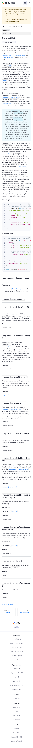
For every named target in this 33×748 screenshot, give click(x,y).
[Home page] (3, 26)
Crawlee (15, 669)
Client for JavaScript (16, 651)
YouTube (16, 715)
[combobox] (14, 42)
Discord (15, 707)
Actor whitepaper (15, 685)
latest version (11, 21)
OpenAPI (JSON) (16, 737)
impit (15, 677)
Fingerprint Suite (15, 673)
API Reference (16, 639)
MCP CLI (16, 681)
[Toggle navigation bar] (29, 2)
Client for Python (16, 655)
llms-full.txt (16, 733)
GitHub (15, 720)
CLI (16, 660)
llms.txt (16, 729)
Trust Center (16, 698)
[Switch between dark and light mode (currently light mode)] (16, 627)
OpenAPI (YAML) (16, 741)
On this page (7, 33)
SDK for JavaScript (16, 643)
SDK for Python (16, 647)
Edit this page (8, 604)
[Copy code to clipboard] (29, 204)
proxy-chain (16, 689)
